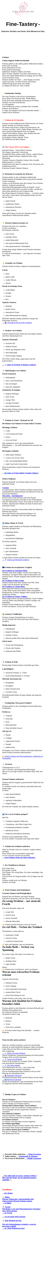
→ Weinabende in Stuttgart (27, 1156)
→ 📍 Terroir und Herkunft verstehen (15, 560)
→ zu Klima (6, 1203)
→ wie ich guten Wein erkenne (13, 1217)
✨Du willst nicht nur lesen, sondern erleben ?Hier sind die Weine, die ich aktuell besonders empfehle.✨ (19, 1178)
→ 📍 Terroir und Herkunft (12, 1059)
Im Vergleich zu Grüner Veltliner (14, 596)
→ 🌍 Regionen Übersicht (11, 1080)
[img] (23, 8)
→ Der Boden (7, 1193)
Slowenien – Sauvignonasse (12, 496)
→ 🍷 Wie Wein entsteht (11, 1065)
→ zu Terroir (7, 1213)
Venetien (5, 488)
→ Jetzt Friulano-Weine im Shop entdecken (18, 857)
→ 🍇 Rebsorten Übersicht (12, 1075)
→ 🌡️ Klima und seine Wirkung (13, 1053)
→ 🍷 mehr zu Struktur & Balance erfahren (19, 365)
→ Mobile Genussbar (33, 1158)
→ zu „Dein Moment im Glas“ (13, 1228)
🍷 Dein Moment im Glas (11, 1220)
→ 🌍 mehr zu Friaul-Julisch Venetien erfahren (20, 473)
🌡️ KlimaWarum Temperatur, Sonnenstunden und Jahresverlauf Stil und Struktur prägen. (18, 1199)
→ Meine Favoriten (33, 1154)
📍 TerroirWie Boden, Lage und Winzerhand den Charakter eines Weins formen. (21, 1209)
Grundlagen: (7, 1189)
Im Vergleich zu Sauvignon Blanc (14, 571)
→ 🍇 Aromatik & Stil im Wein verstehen (17, 323)
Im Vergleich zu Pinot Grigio (13, 581)
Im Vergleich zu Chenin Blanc (13, 586)
